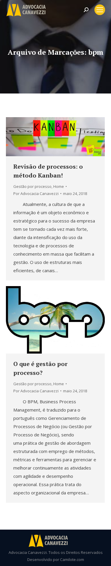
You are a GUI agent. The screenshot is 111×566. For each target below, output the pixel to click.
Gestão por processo (32, 186)
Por (36, 193)
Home (58, 186)
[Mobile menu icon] (99, 9)
